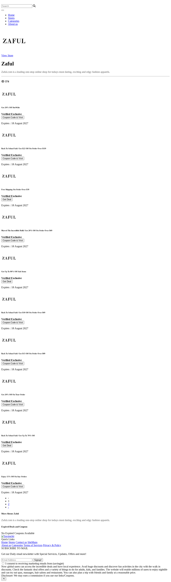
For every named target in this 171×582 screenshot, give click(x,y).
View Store (7, 55)
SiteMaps (32, 542)
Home (11, 15)
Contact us (21, 542)
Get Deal (7, 199)
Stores (11, 18)
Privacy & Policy (52, 545)
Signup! (38, 560)
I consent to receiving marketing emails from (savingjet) (34, 563)
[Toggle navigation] (2, 10)
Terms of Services (33, 545)
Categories (13, 21)
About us (13, 24)
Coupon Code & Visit (13, 117)
